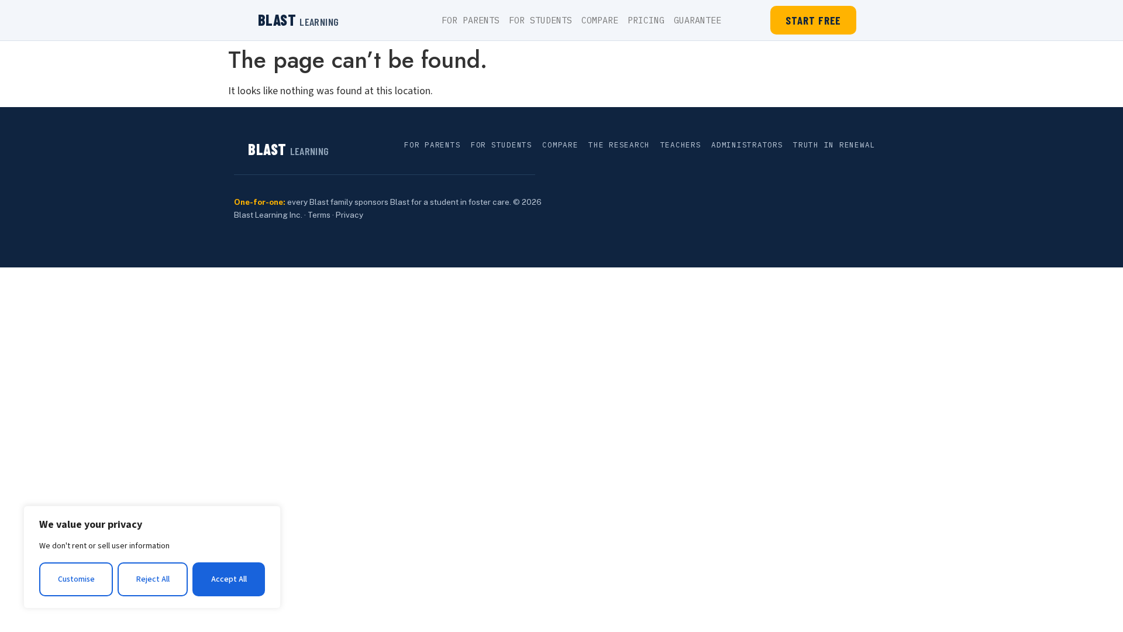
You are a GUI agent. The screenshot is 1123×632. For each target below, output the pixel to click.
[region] (152, 557)
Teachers (680, 144)
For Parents (471, 20)
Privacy (349, 214)
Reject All (153, 579)
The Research (619, 144)
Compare (599, 20)
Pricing (646, 20)
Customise (76, 579)
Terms (319, 214)
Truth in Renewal (834, 144)
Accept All (229, 579)
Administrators (747, 144)
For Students (540, 20)
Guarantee (697, 20)
